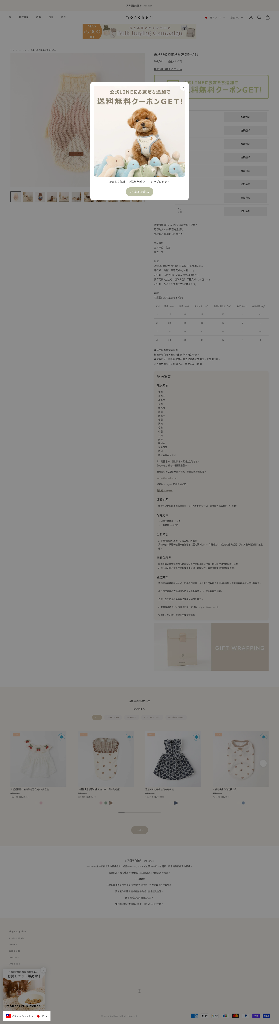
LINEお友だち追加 (139, 192)
